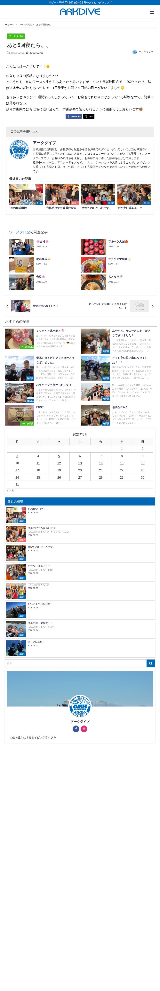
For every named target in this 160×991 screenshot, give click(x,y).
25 (38, 477)
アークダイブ (146, 52)
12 (59, 463)
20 (80, 470)
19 (59, 470)
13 (80, 463)
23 (142, 470)
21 (101, 470)
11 (38, 463)
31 (17, 484)
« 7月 (10, 490)
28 (101, 477)
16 (142, 463)
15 (122, 463)
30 (142, 477)
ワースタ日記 (16, 36)
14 (101, 463)
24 (17, 477)
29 (122, 477)
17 (17, 470)
